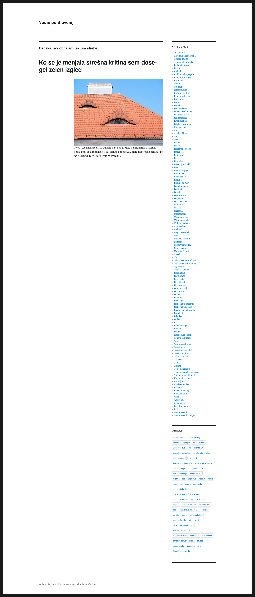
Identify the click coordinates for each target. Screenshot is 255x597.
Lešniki (177, 192)
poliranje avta (204, 504)
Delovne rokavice (182, 96)
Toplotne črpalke (182, 369)
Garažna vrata (180, 127)
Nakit (176, 235)
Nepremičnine (181, 248)
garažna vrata (178, 458)
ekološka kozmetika (181, 452)
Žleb (176, 409)
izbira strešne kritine (203, 463)
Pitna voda (179, 279)
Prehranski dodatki (183, 307)
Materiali (178, 211)
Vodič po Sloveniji (57, 22)
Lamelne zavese (181, 186)
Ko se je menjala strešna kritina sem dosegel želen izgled (98, 66)
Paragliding (179, 273)
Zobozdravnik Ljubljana (185, 415)
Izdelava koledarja (182, 149)
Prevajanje (179, 313)
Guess (177, 139)
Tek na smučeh (181, 356)
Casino (177, 84)
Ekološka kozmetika (183, 111)
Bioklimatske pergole (184, 74)
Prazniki (178, 297)
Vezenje (178, 387)
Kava (176, 158)
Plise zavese (179, 285)
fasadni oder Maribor (201, 452)
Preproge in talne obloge (185, 310)
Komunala (179, 173)
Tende (177, 363)
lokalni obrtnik (196, 473)
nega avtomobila (206, 478)
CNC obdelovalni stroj (182, 447)
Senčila (177, 332)
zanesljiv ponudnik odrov (183, 540)
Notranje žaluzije (182, 251)
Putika (177, 319)
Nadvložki (178, 229)
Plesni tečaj (179, 282)
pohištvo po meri (189, 504)
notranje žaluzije (180, 489)
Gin (176, 130)
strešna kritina (196, 514)
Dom (176, 102)
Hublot (177, 142)
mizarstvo (192, 478)
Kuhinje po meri (181, 183)
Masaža (177, 208)
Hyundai (178, 146)
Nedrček (178, 242)
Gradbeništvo (180, 133)
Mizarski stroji (181, 217)
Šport (176, 341)
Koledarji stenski (182, 164)
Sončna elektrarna (182, 338)
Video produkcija (182, 390)
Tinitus (177, 366)
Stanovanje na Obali (183, 350)
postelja (176, 509)
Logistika (178, 198)
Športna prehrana (182, 344)
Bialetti (177, 71)
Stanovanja (179, 347)
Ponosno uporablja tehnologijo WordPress (78, 584)
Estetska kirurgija (182, 124)
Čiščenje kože (180, 90)
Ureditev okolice (181, 384)
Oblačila (178, 254)
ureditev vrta (194, 520)
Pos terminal (180, 291)
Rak (176, 322)
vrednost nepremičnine (182, 530)
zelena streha (178, 545)
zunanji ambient (194, 545)
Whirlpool (179, 400)
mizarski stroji (179, 478)
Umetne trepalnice (183, 378)
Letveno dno (180, 195)
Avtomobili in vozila (183, 62)
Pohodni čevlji (180, 288)
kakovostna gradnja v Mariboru (186, 468)
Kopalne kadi (180, 177)
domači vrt (198, 447)
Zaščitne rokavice (182, 406)
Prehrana (178, 301)
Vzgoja (177, 397)
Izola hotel (179, 152)
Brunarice (178, 80)
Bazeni (177, 68)
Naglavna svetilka (182, 232)
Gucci (176, 136)
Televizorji (179, 359)
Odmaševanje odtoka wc (185, 260)
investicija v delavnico (182, 463)
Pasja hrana (179, 276)
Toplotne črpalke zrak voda (187, 372)
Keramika (178, 161)
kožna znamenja (180, 473)
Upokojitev (179, 381)
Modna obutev (181, 226)
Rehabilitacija (180, 325)
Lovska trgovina (181, 201)
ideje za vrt (192, 458)
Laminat (178, 189)
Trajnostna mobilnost (184, 375)
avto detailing (194, 437)
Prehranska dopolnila (184, 304)
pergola (176, 504)
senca (205, 509)
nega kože (177, 483)
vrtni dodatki (207, 535)
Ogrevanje (179, 266)
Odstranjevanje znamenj (185, 263)
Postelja (178, 294)
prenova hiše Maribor (191, 509)
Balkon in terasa (181, 65)
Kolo (176, 167)
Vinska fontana (181, 394)
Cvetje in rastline (182, 93)
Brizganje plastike (182, 77)
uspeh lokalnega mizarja (183, 525)
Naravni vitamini (182, 239)
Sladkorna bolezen (183, 335)
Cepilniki (178, 87)
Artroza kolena (181, 59)
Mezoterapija (180, 214)
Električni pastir (181, 115)
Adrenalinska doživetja (185, 56)
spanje (184, 514)
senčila (176, 514)
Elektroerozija (180, 118)
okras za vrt (201, 499)
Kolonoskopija (181, 170)
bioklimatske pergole (181, 442)
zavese (200, 540)
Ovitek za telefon (182, 270)
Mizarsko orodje (181, 220)
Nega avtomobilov (182, 245)
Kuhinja (178, 180)
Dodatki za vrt (180, 99)
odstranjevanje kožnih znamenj (186, 494)
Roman (177, 328)
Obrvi (176, 257)
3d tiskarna (179, 53)
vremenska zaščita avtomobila (186, 535)
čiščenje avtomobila (181, 551)
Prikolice (178, 316)
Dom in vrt (179, 105)
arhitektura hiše (179, 437)
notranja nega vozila (193, 483)
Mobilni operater (182, 223)
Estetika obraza (181, 121)
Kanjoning (179, 155)
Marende (178, 204)
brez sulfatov (198, 442)
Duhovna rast (180, 108)
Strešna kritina (181, 353)
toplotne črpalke (179, 520)
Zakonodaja (179, 403)
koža (204, 468)
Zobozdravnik (180, 412)
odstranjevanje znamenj (183, 499)
